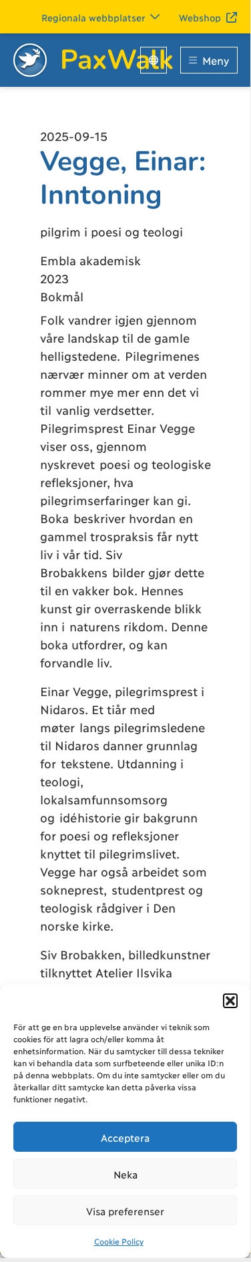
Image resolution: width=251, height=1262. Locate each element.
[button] (230, 1000)
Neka (125, 1174)
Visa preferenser (125, 1211)
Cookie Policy (119, 1241)
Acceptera (125, 1137)
